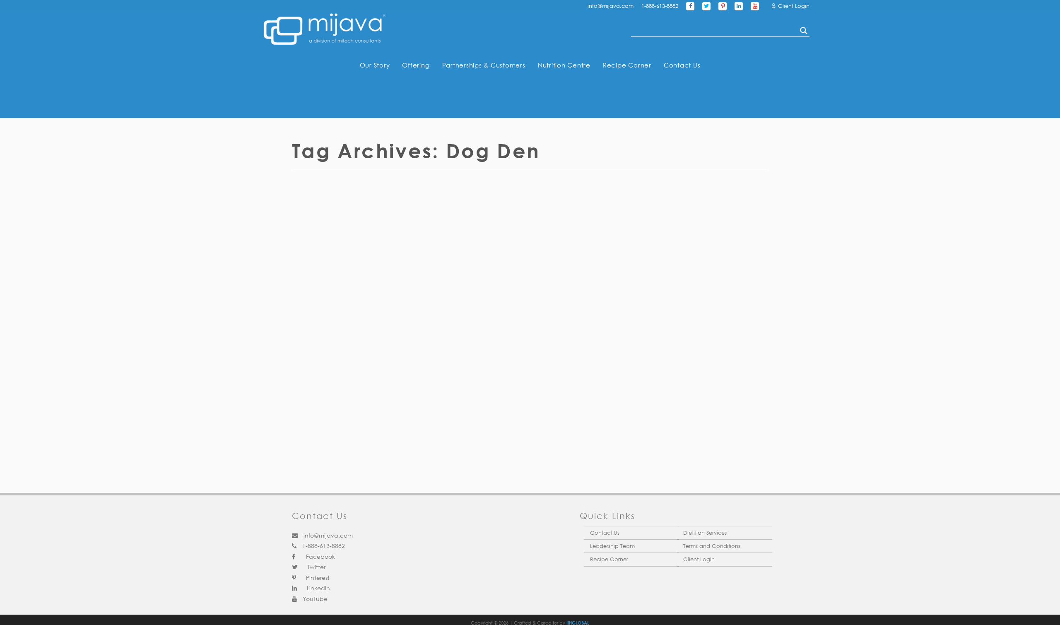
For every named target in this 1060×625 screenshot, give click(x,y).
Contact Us (682, 65)
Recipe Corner (627, 65)
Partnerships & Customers (483, 65)
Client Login (792, 6)
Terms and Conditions (711, 546)
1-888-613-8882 (659, 6)
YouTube (314, 599)
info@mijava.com (611, 6)
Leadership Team (612, 546)
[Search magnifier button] (803, 30)
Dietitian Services (705, 532)
